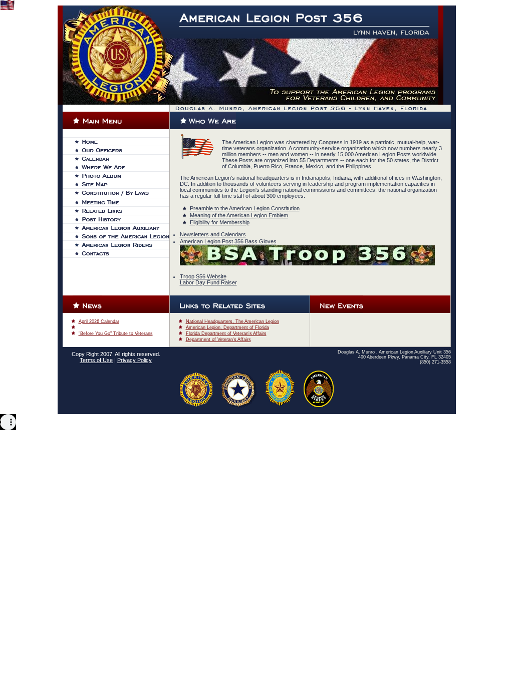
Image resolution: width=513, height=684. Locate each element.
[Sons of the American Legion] (122, 236)
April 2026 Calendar (99, 321)
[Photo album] (122, 176)
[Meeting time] (122, 202)
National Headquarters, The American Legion (232, 321)
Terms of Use (96, 360)
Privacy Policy (134, 360)
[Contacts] (122, 253)
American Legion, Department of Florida (227, 327)
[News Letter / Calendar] (122, 159)
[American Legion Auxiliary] (122, 228)
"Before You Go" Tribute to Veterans (116, 333)
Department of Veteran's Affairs (218, 339)
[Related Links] (122, 211)
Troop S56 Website (203, 276)
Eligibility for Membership (219, 222)
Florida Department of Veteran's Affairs (226, 333)
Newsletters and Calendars (213, 234)
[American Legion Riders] (122, 245)
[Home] (122, 142)
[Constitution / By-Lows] (122, 193)
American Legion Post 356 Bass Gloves (228, 241)
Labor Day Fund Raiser (208, 282)
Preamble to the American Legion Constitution (245, 208)
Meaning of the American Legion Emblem (239, 215)
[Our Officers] (122, 150)
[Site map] (122, 184)
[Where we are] (122, 167)
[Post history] (122, 219)
